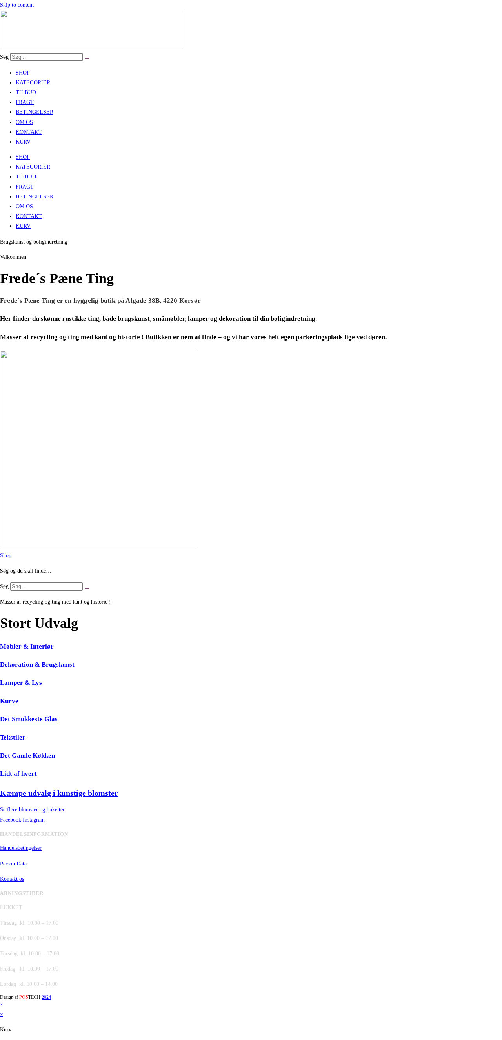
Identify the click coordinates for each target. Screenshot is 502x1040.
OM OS (24, 122)
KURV (23, 142)
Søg (4, 57)
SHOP (23, 73)
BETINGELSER (34, 112)
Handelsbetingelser (21, 848)
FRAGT (25, 102)
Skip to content (17, 5)
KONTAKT (29, 132)
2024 (46, 997)
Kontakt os (12, 879)
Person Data (13, 864)
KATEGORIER (33, 82)
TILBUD (26, 92)
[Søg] (87, 59)
